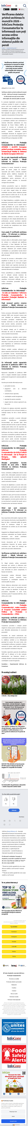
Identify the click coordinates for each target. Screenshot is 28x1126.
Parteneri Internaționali (14, 999)
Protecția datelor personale (14, 982)
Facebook (14, 931)
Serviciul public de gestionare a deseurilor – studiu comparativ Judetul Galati (14, 785)
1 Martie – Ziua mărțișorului (9, 696)
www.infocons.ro (11, 831)
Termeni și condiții (14, 979)
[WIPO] (22, 965)
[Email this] (4, 821)
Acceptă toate (13, 1121)
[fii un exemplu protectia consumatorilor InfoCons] (14, 1083)
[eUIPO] (14, 966)
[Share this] (9, 821)
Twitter (14, 951)
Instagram (14, 936)
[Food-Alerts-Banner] (14, 1057)
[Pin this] (4, 824)
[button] (16, 6)
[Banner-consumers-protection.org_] (14, 1031)
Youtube (14, 941)
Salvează (14, 810)
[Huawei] (22, 9)
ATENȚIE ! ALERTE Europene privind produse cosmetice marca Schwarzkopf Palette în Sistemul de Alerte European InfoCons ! (14, 150)
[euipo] (6, 966)
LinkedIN (14, 946)
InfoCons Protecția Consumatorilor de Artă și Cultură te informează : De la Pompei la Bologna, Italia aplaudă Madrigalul (14, 454)
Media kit (14, 985)
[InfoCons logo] (6, 5)
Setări (13, 1116)
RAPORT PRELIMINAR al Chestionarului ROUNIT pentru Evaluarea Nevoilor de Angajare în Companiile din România (13, 765)
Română (17, 1124)
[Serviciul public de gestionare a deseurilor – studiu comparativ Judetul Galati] (14, 778)
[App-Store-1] (14, 9)
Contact (14, 991)
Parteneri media (14, 997)
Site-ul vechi (14, 994)
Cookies (14, 988)
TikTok (14, 956)
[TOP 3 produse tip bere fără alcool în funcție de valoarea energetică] (6, 889)
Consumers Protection (7, 920)
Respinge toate (13, 1111)
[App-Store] (6, 9)
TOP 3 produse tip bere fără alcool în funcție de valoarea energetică (14, 895)
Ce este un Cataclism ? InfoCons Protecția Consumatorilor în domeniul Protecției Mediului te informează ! (14, 296)
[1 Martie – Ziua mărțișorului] (14, 685)
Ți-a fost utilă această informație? (11, 794)
